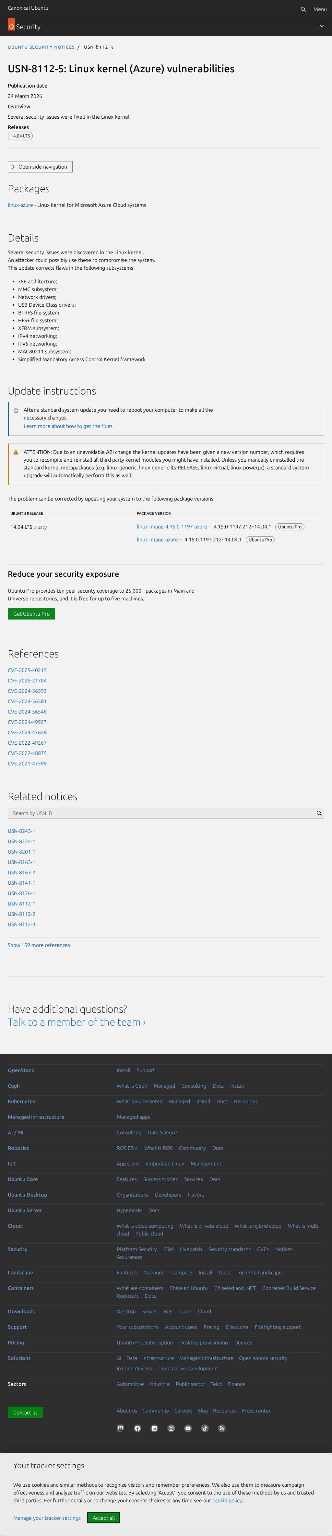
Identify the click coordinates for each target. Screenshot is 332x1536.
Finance (236, 1384)
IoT (12, 1163)
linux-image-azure (157, 539)
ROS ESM (127, 1148)
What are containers (140, 1288)
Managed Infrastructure (206, 1358)
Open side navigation (42, 167)
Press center (256, 1410)
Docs (218, 1086)
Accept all (104, 1518)
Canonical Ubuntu (28, 8)
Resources (246, 1101)
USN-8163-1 (21, 862)
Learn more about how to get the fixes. (69, 426)
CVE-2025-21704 (27, 680)
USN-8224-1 (21, 841)
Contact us (25, 1412)
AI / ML (16, 1132)
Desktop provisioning (203, 1342)
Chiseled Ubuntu (189, 1288)
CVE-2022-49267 (27, 743)
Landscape (20, 1272)
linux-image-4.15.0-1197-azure (172, 526)
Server (149, 1311)
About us (127, 1410)
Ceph (14, 1086)
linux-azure (20, 205)
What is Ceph (132, 1086)
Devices (243, 1342)
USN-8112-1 (21, 903)
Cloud (15, 1226)
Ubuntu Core (23, 1179)
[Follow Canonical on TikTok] (206, 1429)
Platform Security (137, 1249)
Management (206, 1163)
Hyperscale (129, 1210)
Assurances (129, 1257)
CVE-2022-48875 (27, 753)
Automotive (130, 1384)
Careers (183, 1410)
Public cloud (149, 1233)
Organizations (132, 1195)
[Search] (303, 9)
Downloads (21, 1311)
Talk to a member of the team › (77, 1022)
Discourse (237, 1327)
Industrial (160, 1384)
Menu (320, 9)
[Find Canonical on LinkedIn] (155, 1429)
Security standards (229, 1249)
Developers (168, 1195)
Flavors (196, 1195)
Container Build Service (289, 1288)
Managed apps (133, 1117)
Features (127, 1179)
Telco (216, 1384)
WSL (169, 1311)
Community (192, 1148)
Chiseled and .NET (235, 1288)
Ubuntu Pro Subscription (145, 1342)
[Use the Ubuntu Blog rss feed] (223, 1429)
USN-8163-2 (21, 872)
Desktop (126, 1311)
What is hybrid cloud (258, 1226)
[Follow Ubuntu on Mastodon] (122, 1429)
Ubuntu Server (25, 1210)
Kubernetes (21, 1101)
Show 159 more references (39, 945)
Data (131, 1358)
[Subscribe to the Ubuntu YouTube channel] (189, 1429)
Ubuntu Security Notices (41, 47)
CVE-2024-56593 (27, 691)
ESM (168, 1249)
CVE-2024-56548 (27, 712)
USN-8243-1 (21, 831)
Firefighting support (278, 1327)
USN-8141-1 (21, 883)
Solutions (19, 1358)
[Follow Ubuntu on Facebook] (139, 1429)
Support (146, 1070)
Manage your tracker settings (47, 1518)
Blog (202, 1410)
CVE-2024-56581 (27, 701)
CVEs (263, 1249)
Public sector (190, 1384)
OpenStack (21, 1070)
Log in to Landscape (259, 1272)
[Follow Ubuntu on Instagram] (172, 1429)
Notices (283, 1249)
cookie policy (227, 1500)
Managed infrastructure (36, 1117)
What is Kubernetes (139, 1101)
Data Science (162, 1132)
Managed (164, 1086)
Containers (21, 1288)
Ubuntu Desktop (27, 1195)
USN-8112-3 (21, 924)
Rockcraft (127, 1296)
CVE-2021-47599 (27, 763)
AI (119, 1358)
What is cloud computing (145, 1226)
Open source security (263, 1358)
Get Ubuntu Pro (31, 614)
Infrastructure (158, 1358)
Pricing (211, 1327)
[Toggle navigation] (321, 26)
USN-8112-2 (21, 914)
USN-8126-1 (21, 893)
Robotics (18, 1148)
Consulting (194, 1086)
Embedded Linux (165, 1163)
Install (123, 1070)
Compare (181, 1272)
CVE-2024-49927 (27, 722)
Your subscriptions (138, 1327)
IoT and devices (134, 1368)
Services (193, 1179)
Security (17, 1249)
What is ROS (158, 1148)
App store (128, 1163)
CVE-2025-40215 (27, 670)
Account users (181, 1327)
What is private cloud (204, 1226)
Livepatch (191, 1249)
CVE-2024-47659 (27, 732)
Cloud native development (187, 1368)
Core (185, 1311)
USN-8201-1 (21, 852)
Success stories (160, 1179)
